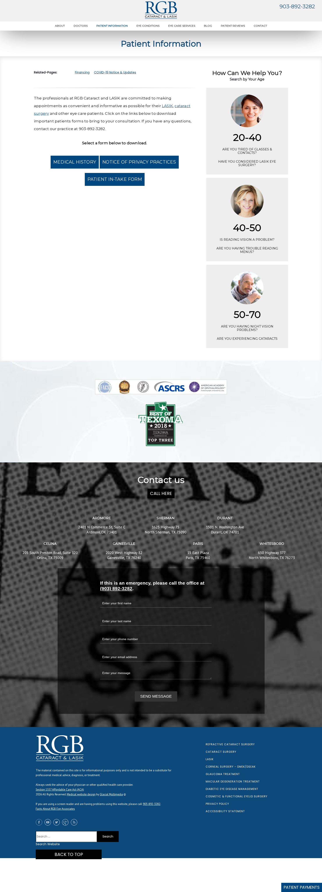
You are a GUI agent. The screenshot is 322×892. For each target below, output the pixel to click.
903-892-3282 (297, 6)
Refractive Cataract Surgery (230, 744)
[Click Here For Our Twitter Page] (57, 822)
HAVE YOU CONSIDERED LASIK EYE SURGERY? (247, 163)
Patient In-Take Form (114, 179)
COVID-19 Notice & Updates (115, 72)
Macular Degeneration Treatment (233, 781)
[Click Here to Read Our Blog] (75, 822)
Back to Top (69, 854)
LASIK (167, 106)
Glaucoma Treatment (223, 774)
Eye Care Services (181, 25)
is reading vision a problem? (247, 240)
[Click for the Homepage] (161, 10)
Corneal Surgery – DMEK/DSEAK (231, 766)
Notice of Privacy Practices (139, 162)
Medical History (74, 162)
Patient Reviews (233, 25)
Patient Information (112, 25)
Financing (82, 72)
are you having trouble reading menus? (247, 250)
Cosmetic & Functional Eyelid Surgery (236, 796)
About (60, 25)
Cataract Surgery (221, 752)
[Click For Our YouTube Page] (48, 822)
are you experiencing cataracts (247, 339)
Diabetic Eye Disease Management (232, 789)
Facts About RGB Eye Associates (55, 809)
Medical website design (81, 794)
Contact (260, 25)
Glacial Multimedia (111, 794)
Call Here (161, 493)
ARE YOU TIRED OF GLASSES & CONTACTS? (247, 151)
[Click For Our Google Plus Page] (66, 822)
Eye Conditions (147, 25)
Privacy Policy (217, 804)
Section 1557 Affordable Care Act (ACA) (60, 789)
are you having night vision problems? (247, 328)
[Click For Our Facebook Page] (40, 822)
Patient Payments (302, 887)
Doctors (81, 25)
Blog (208, 25)
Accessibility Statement (225, 811)
